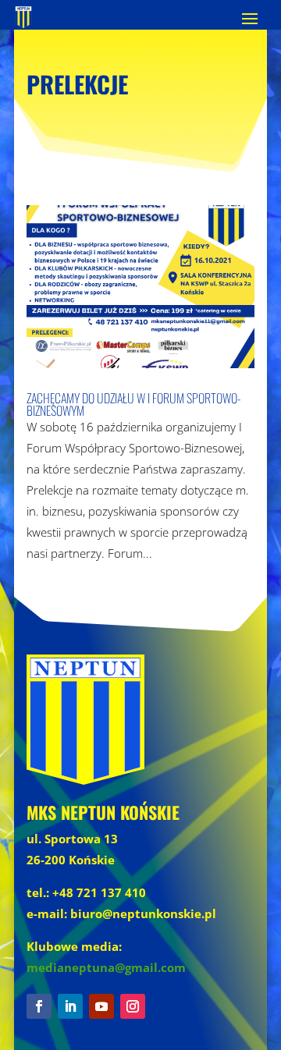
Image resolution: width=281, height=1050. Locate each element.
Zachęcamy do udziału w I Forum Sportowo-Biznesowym (134, 404)
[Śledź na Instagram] (132, 1006)
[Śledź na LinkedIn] (70, 1006)
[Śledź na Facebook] (39, 1006)
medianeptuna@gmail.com (106, 967)
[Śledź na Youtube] (101, 1006)
